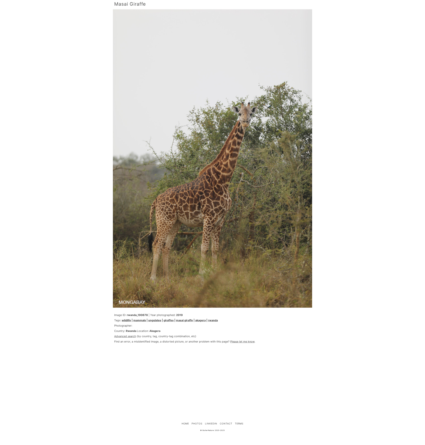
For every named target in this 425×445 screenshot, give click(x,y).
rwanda (213, 320)
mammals (139, 320)
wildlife (126, 320)
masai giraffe (184, 320)
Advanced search (125, 336)
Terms (239, 423)
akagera (200, 320)
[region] (212, 375)
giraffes (169, 320)
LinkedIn (211, 423)
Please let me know (242, 341)
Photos (197, 423)
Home (185, 423)
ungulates (154, 320)
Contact (226, 423)
